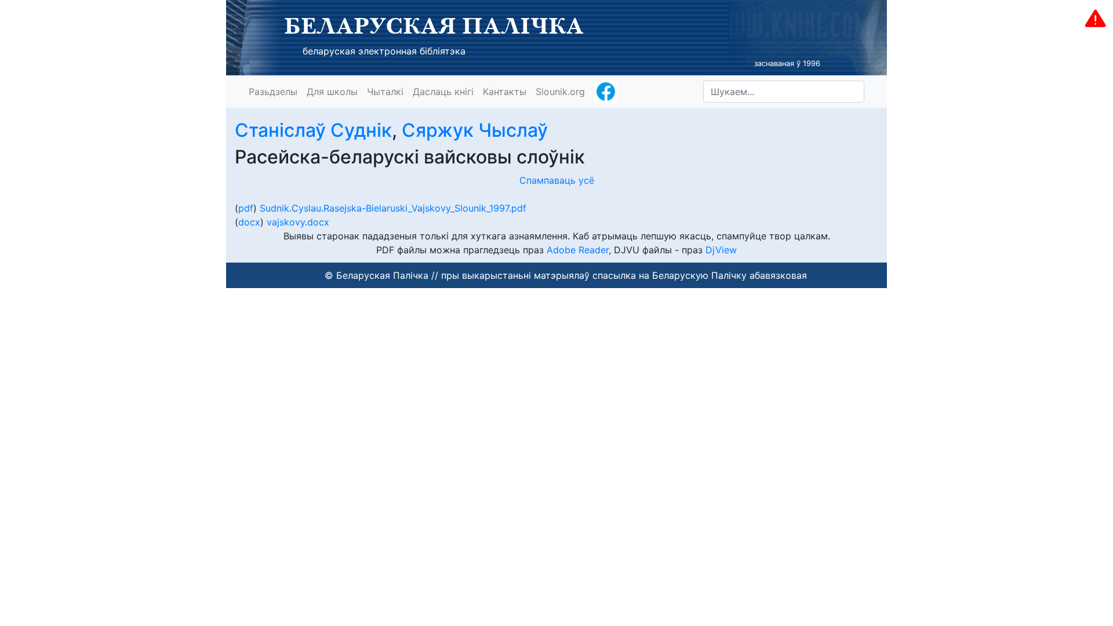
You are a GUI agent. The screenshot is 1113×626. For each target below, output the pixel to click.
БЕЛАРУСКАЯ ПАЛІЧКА (434, 25)
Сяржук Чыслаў (475, 130)
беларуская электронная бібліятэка (384, 51)
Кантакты (504, 91)
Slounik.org (560, 91)
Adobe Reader (578, 250)
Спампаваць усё (556, 180)
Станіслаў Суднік (313, 130)
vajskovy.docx (298, 222)
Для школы (332, 91)
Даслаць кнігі (443, 91)
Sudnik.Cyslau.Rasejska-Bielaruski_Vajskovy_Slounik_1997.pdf (393, 208)
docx (249, 222)
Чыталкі (385, 91)
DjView (721, 250)
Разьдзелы (273, 91)
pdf (245, 208)
